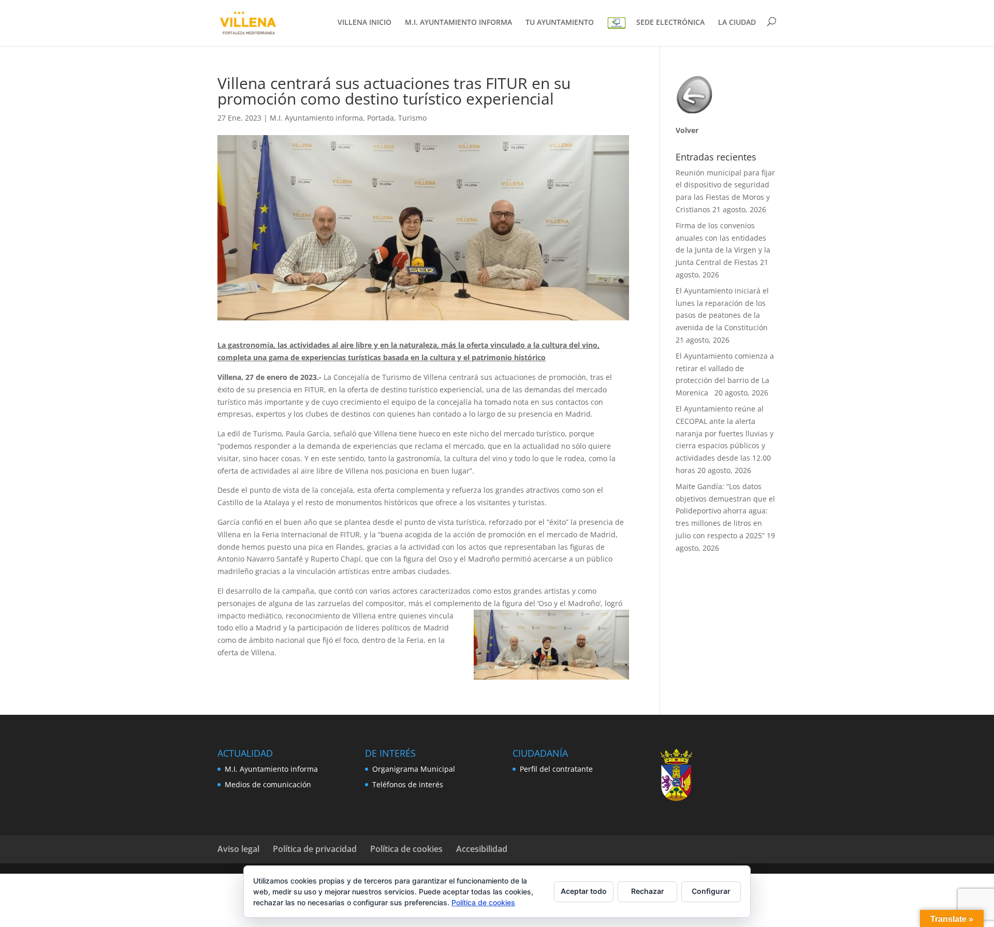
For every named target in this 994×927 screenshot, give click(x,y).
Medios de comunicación (268, 784)
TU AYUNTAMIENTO (559, 23)
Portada (380, 118)
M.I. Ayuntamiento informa (316, 118)
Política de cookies (406, 849)
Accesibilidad (481, 849)
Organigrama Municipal (413, 769)
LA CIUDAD (737, 23)
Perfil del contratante (556, 769)
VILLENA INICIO (364, 23)
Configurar (711, 891)
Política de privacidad (315, 849)
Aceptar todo (584, 891)
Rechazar (647, 891)
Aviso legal (238, 849)
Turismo (412, 118)
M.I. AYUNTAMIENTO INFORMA (458, 23)
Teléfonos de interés (407, 784)
